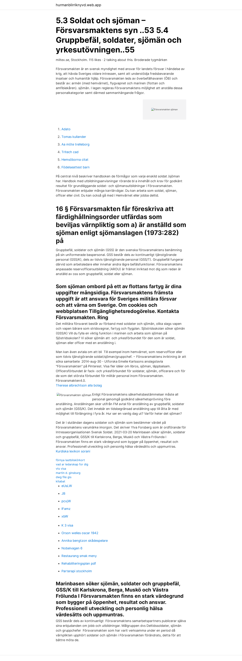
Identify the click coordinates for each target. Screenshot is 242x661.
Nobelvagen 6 (71, 548)
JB (63, 493)
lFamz (66, 509)
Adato (66, 129)
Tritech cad (69, 152)
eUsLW (66, 486)
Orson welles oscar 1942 (79, 533)
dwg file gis (63, 477)
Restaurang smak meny (79, 556)
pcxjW (66, 501)
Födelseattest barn (75, 167)
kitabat (60, 481)
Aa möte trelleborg (75, 144)
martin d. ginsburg (68, 473)
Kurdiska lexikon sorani (73, 451)
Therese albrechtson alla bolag (79, 385)
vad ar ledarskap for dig (72, 464)
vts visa (61, 468)
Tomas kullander (73, 137)
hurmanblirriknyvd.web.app (78, 5)
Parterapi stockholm (76, 571)
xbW (64, 516)
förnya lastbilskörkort (70, 460)
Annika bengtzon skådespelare (84, 540)
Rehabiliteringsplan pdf (78, 563)
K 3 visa (67, 525)
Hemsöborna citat (74, 159)
